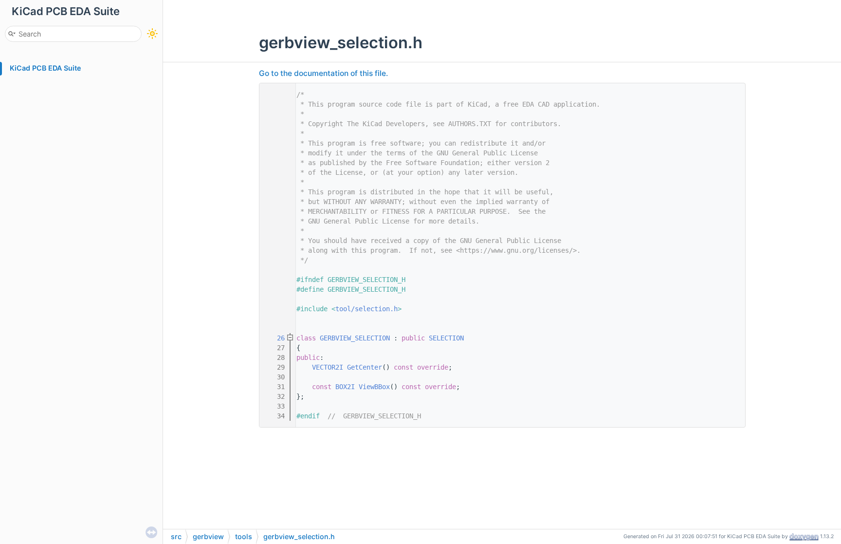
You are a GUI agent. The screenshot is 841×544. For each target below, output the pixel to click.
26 (275, 338)
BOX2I (345, 387)
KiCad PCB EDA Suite (45, 68)
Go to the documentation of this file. (323, 73)
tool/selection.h (366, 309)
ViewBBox (374, 387)
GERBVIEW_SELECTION (355, 338)
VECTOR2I (327, 367)
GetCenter (364, 367)
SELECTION (446, 338)
